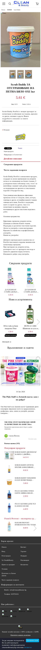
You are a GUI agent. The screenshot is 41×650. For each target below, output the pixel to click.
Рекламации (25, 560)
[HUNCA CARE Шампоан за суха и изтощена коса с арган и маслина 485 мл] (30, 314)
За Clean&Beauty (7, 560)
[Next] (37, 322)
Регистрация (6, 556)
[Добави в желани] (35, 129)
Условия (4, 569)
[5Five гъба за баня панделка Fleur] (10, 314)
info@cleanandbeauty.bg (18, 590)
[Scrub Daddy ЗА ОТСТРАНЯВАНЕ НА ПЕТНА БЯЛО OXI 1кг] (20, 67)
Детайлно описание (13, 159)
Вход (3, 551)
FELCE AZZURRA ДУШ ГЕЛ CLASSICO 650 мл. (25, 505)
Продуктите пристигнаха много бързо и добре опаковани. (18, 428)
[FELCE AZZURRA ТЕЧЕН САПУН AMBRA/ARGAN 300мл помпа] (9, 499)
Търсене (23, 551)
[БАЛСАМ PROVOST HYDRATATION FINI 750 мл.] (9, 531)
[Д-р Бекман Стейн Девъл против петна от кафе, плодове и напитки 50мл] (10, 278)
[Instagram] (8, 598)
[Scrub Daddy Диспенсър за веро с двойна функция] (9, 459)
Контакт (23, 547)
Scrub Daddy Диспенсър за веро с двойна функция (26, 453)
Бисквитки (24, 564)
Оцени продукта (8, 151)
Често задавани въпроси (15, 170)
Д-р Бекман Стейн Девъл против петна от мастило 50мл (30, 291)
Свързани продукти (13, 164)
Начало (3, 9)
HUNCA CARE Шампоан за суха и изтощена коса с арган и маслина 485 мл (30, 327)
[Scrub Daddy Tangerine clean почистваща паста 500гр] (9, 486)
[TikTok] (13, 598)
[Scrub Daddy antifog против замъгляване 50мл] (9, 473)
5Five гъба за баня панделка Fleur (10, 327)
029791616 (14, 594)
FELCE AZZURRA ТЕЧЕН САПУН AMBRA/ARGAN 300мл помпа (24, 492)
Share (9, 148)
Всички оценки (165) (12, 443)
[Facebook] (4, 598)
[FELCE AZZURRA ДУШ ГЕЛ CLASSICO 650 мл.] (9, 512)
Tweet (20, 148)
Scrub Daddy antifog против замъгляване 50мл (24, 466)
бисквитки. (28, 647)
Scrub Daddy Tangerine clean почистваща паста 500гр (25, 479)
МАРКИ (9, 9)
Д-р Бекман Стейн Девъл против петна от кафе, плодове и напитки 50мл (10, 291)
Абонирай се (6, 342)
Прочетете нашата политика (20, 635)
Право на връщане (8, 564)
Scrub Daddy (17, 9)
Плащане (24, 556)
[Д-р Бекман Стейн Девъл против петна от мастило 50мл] (30, 278)
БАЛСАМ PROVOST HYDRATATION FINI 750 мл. (25, 524)
